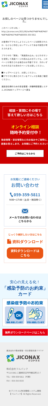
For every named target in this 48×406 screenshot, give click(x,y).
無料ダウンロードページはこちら (25, 332)
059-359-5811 (27, 194)
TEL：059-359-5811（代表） (19, 376)
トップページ (9, 72)
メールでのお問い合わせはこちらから (25, 219)
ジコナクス (14, 4)
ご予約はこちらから (25, 153)
